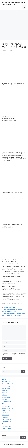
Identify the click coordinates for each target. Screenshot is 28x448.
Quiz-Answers (5, 404)
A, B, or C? (4, 379)
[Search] (23, 371)
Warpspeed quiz (6, 424)
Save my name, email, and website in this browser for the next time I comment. (14, 353)
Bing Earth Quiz (6, 381)
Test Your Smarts (6, 412)
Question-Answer (6, 401)
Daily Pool (4, 395)
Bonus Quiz (5, 390)
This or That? (5, 415)
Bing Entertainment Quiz (8, 384)
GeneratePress (19, 446)
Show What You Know (7, 408)
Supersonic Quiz (6, 410)
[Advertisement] (14, 26)
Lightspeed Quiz (6, 397)
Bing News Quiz (6, 388)
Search (4, 435)
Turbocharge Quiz (6, 421)
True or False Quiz (6, 419)
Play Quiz (4, 399)
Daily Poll (4, 392)
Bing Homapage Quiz (9, 307)
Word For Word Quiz (7, 428)
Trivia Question (6, 417)
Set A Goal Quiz (6, 406)
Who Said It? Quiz (6, 426)
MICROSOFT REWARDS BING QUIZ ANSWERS (13, 3)
